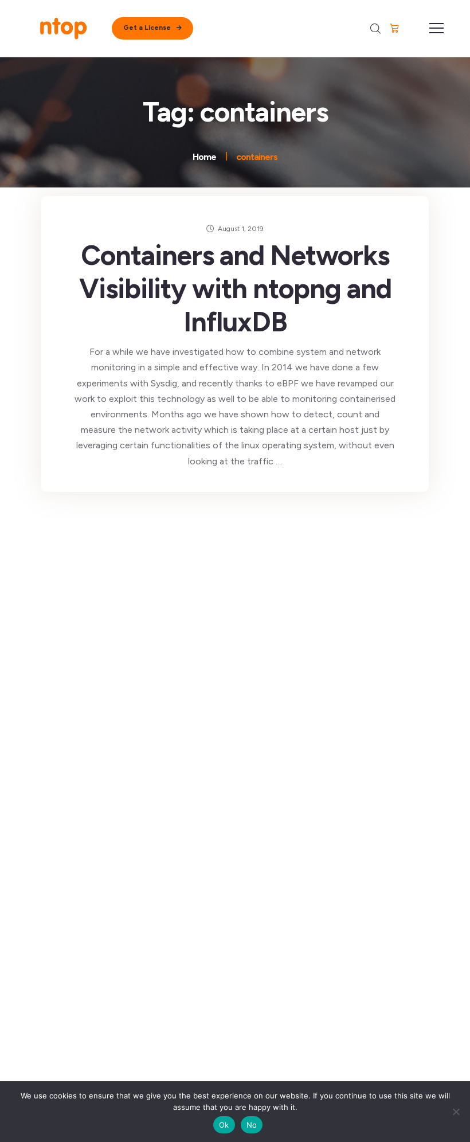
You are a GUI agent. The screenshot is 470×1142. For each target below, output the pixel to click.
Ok (224, 1124)
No (251, 1124)
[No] (455, 1111)
